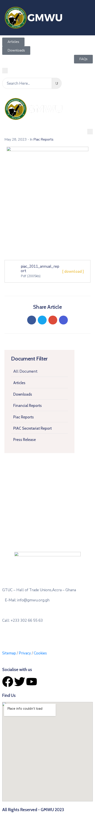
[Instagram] (51, 635)
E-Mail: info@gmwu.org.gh (27, 600)
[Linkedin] (63, 320)
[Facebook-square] (35, 635)
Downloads (22, 394)
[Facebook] (31, 320)
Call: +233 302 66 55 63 (22, 620)
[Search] (57, 83)
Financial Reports (27, 405)
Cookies (40, 653)
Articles (19, 383)
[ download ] (73, 271)
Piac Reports (23, 417)
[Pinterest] (52, 320)
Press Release (24, 439)
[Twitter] (42, 320)
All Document (25, 371)
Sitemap (9, 653)
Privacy (25, 653)
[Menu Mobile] (5, 70)
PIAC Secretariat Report (32, 428)
